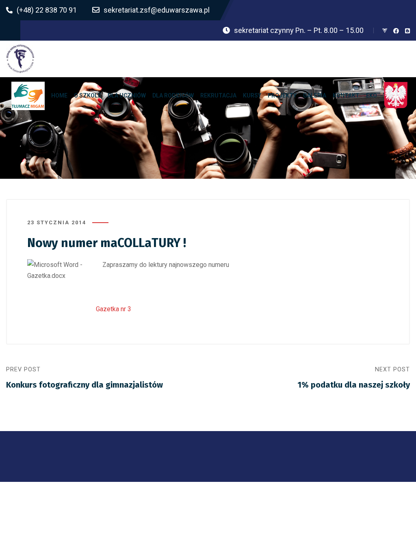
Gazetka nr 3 (113, 309)
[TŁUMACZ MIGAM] (28, 95)
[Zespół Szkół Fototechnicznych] (20, 59)
